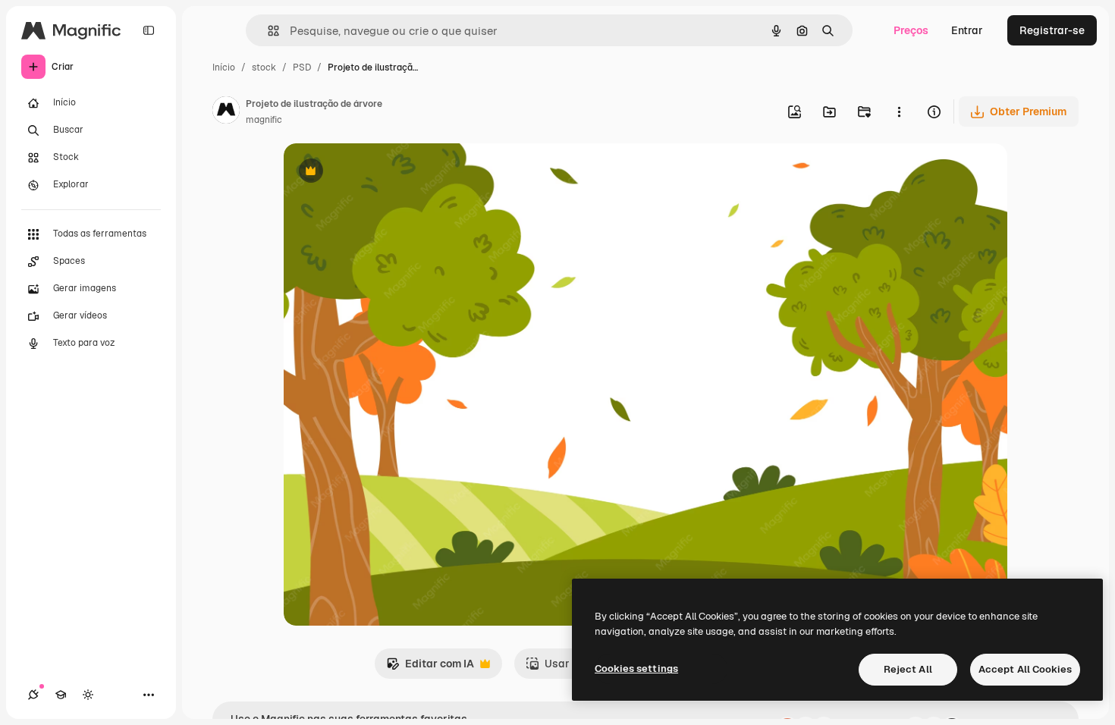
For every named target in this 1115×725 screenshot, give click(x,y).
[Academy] (61, 695)
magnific (264, 120)
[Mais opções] (899, 111)
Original (381, 172)
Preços (911, 30)
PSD (302, 67)
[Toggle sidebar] (149, 30)
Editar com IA (430, 668)
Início (223, 67)
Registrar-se (1052, 30)
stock (264, 67)
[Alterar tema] (88, 695)
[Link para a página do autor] (226, 112)
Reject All (908, 669)
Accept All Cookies (1025, 669)
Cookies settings (636, 668)
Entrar (967, 30)
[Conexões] (33, 695)
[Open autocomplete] (267, 30)
